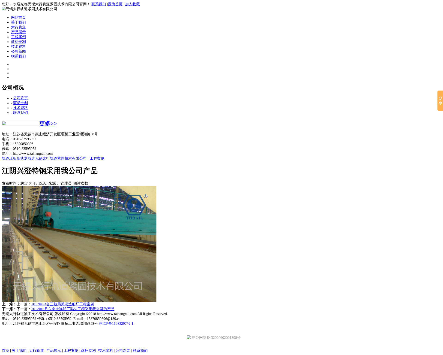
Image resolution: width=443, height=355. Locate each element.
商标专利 (18, 42)
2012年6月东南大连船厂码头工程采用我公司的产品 (72, 309)
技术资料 (18, 47)
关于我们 (18, 22)
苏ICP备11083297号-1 (116, 323)
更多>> (48, 124)
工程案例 (18, 37)
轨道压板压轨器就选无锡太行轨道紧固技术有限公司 (44, 158)
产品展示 (18, 32)
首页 (5, 350)
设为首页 (115, 4)
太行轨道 (18, 27)
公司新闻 (18, 51)
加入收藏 (132, 4)
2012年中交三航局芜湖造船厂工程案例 (62, 304)
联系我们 (98, 4)
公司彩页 (20, 98)
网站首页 (18, 17)
